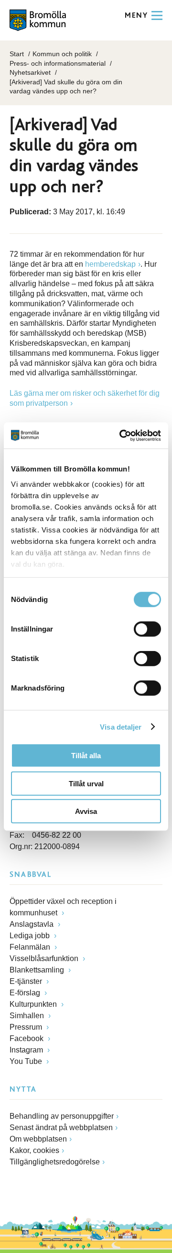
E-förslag (26, 993)
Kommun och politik (62, 54)
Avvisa (86, 811)
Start (17, 54)
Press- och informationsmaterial (58, 63)
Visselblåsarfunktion (45, 958)
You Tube (27, 1061)
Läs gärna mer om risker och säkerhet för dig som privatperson (85, 398)
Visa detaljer (120, 726)
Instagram (27, 1050)
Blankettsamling (38, 970)
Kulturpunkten (34, 1004)
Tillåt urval (86, 783)
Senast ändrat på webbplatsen (61, 1127)
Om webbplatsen (38, 1139)
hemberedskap (110, 264)
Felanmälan (31, 947)
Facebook (27, 1038)
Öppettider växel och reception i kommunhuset (63, 907)
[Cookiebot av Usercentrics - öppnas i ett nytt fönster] (121, 435)
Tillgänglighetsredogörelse (55, 1162)
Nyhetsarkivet (30, 72)
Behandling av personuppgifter (62, 1116)
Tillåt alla (86, 756)
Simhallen (28, 1016)
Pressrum (27, 1027)
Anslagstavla (32, 924)
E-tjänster (27, 981)
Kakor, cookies (34, 1150)
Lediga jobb (31, 936)
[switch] (147, 629)
